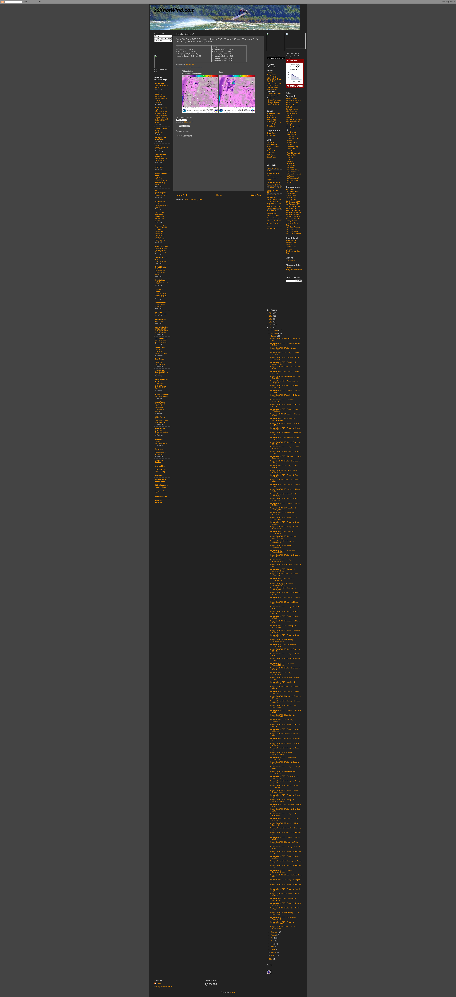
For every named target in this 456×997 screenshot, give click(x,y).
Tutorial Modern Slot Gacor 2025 (161, 148)
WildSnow (158, 475)
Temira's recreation (292, 109)
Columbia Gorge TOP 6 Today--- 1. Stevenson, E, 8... (282, 560)
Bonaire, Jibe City (273, 218)
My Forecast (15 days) (294, 119)
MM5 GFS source (273, 147)
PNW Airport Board (292, 192)
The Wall (290, 161)
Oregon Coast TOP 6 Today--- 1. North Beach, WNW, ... (283, 518)
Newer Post (181, 195)
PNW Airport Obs (292, 189)
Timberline (290, 168)
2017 (271, 316)
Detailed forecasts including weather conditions (189, 67)
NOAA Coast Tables (273, 113)
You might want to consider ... (160, 219)
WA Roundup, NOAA (293, 204)
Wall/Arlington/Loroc (274, 96)
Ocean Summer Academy (160, 305)
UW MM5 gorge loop (293, 126)
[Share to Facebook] (186, 126)
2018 (271, 313)
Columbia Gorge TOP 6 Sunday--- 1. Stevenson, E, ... (282, 570)
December (274, 330)
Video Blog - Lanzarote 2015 (160, 363)
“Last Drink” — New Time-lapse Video (161, 421)
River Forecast (272, 89)
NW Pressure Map (292, 214)
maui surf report (161, 128)
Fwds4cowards (160, 319)
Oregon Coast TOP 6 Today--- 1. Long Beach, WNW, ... (283, 706)
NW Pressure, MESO (293, 212)
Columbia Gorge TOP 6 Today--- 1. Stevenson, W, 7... (282, 579)
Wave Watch (291, 134)
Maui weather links (273, 168)
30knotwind (188, 122)
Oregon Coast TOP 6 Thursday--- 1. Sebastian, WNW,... (282, 753)
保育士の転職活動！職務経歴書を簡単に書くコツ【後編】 (161, 331)
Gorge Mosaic (271, 157)
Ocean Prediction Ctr (293, 206)
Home (219, 195)
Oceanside (290, 136)
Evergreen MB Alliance (294, 269)
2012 (271, 959)
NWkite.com (159, 83)
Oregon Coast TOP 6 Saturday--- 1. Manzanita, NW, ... (282, 584)
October (274, 336)
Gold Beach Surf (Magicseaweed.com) (274, 198)
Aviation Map (290, 194)
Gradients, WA (291, 198)
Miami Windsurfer (161, 380)
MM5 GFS (270, 142)
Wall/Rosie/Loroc (273, 104)
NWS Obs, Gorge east (293, 233)
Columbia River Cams (274, 83)
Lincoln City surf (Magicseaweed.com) (274, 203)
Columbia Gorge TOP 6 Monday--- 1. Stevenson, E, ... (282, 683)
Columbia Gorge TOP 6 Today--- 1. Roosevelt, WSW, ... (282, 923)
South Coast (271, 153)
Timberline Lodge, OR (274, 182)
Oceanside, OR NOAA (274, 188)
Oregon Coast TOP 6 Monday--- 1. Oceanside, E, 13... (282, 546)
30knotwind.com (190, 64)
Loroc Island (291, 165)
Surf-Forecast (271, 228)
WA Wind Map (271, 135)
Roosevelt (290, 163)
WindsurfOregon (291, 98)
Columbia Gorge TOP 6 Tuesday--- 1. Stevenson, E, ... (283, 532)
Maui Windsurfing (161, 327)
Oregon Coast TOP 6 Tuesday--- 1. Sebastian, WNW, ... (282, 800)
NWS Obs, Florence (293, 227)
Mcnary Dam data (292, 221)
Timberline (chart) (293, 170)
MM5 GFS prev (272, 144)
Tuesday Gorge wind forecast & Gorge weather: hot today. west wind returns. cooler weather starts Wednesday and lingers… (161, 117)
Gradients (270, 73)
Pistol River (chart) (293, 153)
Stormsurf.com (291, 240)
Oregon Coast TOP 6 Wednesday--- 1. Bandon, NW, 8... (283, 509)
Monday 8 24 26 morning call (160, 131)
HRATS (288, 267)
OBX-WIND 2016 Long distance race (161, 341)
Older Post (256, 195)
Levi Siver (158, 312)
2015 (271, 322)
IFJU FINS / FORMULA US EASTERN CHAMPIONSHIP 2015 (160, 385)
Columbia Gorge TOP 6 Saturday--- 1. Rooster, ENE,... (283, 589)
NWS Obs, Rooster (292, 231)
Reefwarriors (159, 166)
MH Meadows (291, 172)
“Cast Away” (159, 168)
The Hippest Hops (161, 314)
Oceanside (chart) (293, 138)
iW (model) (289, 107)
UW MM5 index (291, 128)
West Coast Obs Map (293, 210)
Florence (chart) (292, 147)
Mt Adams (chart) (293, 178)
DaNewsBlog (159, 370)
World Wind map (272, 171)
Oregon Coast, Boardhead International (160, 214)
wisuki (269, 226)
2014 (271, 325)
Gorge (269, 149)
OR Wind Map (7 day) (274, 79)
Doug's (289, 159)
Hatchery (290, 157)
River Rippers (271, 211)
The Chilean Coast (161, 443)
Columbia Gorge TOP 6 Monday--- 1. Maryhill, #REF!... (282, 419)
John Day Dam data (293, 219)
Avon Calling (159, 321)
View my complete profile (163, 987)
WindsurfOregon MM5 (293, 101)
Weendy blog (160, 466)
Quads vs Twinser (160, 261)
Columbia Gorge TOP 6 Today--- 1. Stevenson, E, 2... (282, 542)
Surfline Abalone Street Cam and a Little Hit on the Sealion (160, 271)
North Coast (271, 151)
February (274, 952)
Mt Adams (290, 176)
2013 (271, 328)
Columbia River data (293, 217)
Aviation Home (291, 196)
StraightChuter (160, 280)
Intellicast (289, 117)
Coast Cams (271, 126)
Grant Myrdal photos (274, 220)
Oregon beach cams (273, 195)
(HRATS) (158, 145)
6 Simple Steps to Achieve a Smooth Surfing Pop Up (161, 194)
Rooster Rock (291, 155)
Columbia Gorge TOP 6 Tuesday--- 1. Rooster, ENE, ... (283, 664)
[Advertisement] (276, 269)
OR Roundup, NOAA (293, 202)
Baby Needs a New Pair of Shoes (161, 159)
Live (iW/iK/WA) (272, 85)
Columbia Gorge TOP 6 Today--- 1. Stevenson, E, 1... (282, 673)
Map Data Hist (291, 208)
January (274, 955)
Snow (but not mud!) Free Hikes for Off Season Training (161, 250)
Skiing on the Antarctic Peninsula (161, 352)
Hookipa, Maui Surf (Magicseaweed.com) (274, 207)
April (272, 947)
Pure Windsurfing (161, 338)
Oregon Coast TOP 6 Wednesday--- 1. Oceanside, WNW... (283, 640)
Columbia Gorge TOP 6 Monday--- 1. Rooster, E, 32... (282, 551)
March (273, 950)
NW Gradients (292, 132)
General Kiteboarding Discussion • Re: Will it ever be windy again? (161, 180)
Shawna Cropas (160, 303)
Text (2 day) (271, 81)
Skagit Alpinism (161, 496)
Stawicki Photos (272, 223)
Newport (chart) (292, 142)
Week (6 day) (271, 77)
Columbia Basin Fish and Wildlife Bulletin (161, 228)
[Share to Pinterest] (189, 126)
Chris (159, 983)
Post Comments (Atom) (193, 199)
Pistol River (291, 151)
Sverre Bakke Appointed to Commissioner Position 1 (159, 408)
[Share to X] (184, 126)
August (273, 935)
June (273, 941)
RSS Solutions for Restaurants (160, 453)
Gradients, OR (291, 200)
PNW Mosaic (271, 155)
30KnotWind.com (174, 10)
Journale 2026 (159, 139)
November (274, 333)
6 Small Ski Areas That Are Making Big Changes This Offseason (161, 99)
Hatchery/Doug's (273, 102)
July (272, 938)
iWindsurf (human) (292, 105)
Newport (289, 140)
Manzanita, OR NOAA (274, 185)
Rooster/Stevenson (274, 100)
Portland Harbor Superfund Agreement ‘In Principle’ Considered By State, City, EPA (160, 236)
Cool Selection (291, 260)
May (272, 944)
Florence (290, 145)
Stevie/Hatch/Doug (274, 94)
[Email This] (180, 126)
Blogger (232, 992)
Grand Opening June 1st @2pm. (162, 433)
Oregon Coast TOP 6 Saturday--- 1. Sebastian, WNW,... (282, 716)
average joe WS (160, 138)
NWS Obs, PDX (291, 229)
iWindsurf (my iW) (292, 103)
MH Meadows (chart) (294, 174)
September (275, 932)
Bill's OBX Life (160, 267)
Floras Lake (291, 149)
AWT (156, 190)
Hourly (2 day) (271, 75)
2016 (271, 319)
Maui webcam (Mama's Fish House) (274, 214)
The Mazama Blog (161, 246)
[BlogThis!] (182, 126)
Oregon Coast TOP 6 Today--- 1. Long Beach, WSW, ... (283, 927)
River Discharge (272, 87)
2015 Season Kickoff (161, 396)
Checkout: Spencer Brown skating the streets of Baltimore (161, 295)
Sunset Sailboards (162, 394)
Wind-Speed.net (291, 111)
